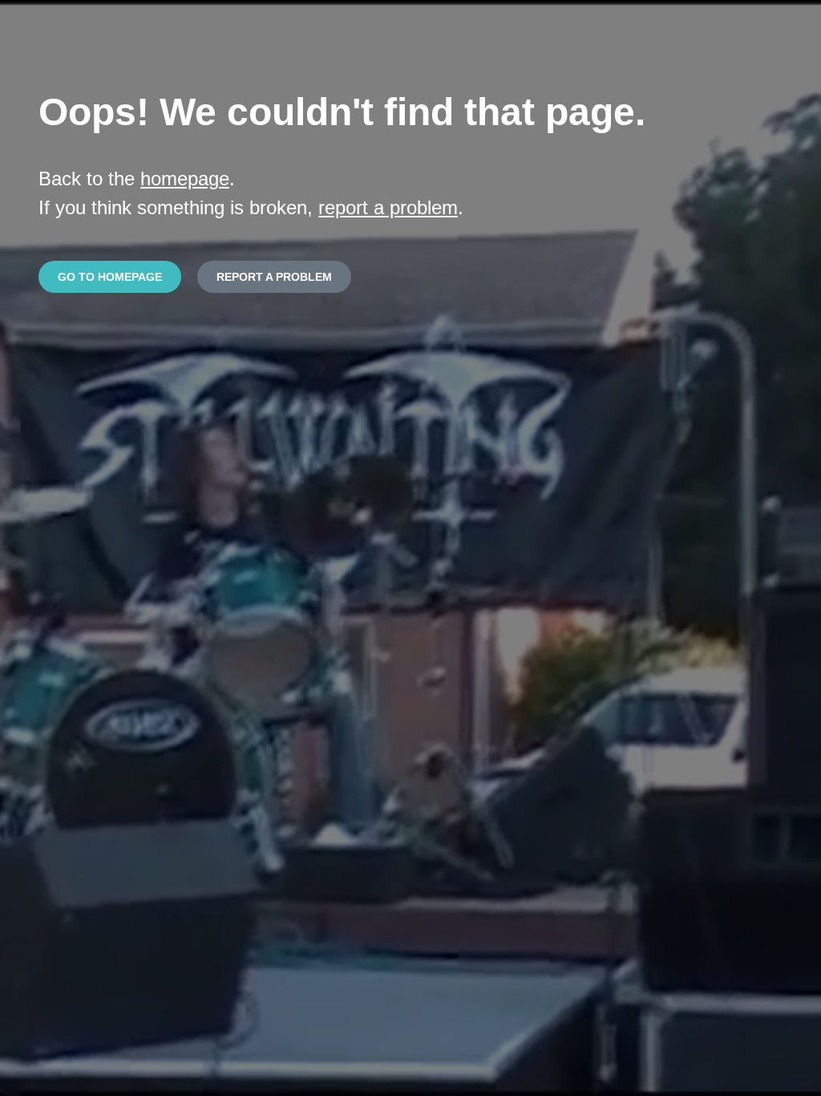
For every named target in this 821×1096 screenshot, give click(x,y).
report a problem (388, 207)
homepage (184, 178)
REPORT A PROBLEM (274, 276)
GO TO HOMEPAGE (110, 276)
